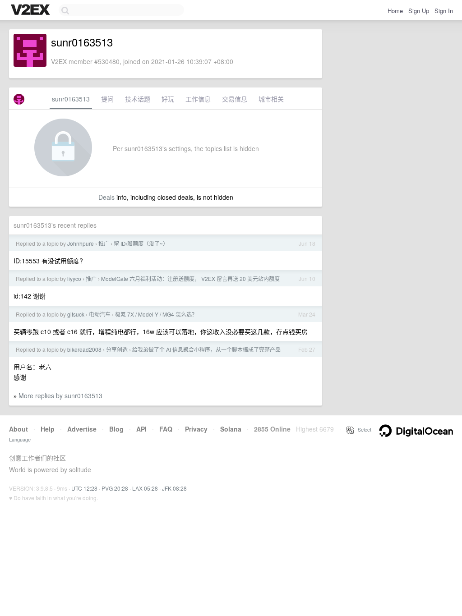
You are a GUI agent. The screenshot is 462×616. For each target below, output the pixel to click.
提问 (107, 98)
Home (395, 10)
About (18, 428)
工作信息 (198, 98)
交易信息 (234, 98)
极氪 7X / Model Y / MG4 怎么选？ (156, 314)
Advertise (82, 428)
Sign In (443, 10)
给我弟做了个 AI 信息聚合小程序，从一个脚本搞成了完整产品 (206, 349)
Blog (116, 428)
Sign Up (418, 10)
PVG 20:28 (115, 488)
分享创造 (117, 349)
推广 (103, 243)
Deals (106, 197)
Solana (230, 428)
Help (48, 428)
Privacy (196, 428)
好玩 (168, 98)
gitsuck (75, 314)
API (141, 428)
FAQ (165, 428)
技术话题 (137, 98)
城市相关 (271, 98)
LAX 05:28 (145, 488)
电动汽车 (100, 314)
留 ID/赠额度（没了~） (141, 243)
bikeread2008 (84, 349)
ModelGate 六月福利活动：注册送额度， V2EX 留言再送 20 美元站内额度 (190, 278)
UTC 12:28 (84, 488)
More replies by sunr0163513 (60, 395)
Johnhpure (80, 243)
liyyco (74, 278)
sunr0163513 (71, 98)
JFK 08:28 (174, 488)
